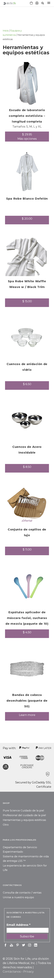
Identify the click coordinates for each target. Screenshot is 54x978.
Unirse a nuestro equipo (18, 897)
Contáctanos (12, 971)
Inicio (6, 30)
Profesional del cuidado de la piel (24, 815)
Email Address (18, 925)
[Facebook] (5, 945)
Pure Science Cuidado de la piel (23, 810)
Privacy (28, 971)
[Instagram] (29, 945)
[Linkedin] (35, 945)
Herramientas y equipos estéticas (24, 820)
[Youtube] (11, 945)
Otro (6, 824)
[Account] (36, 3)
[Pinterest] (17, 945)
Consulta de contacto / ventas (22, 892)
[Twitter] (23, 945)
